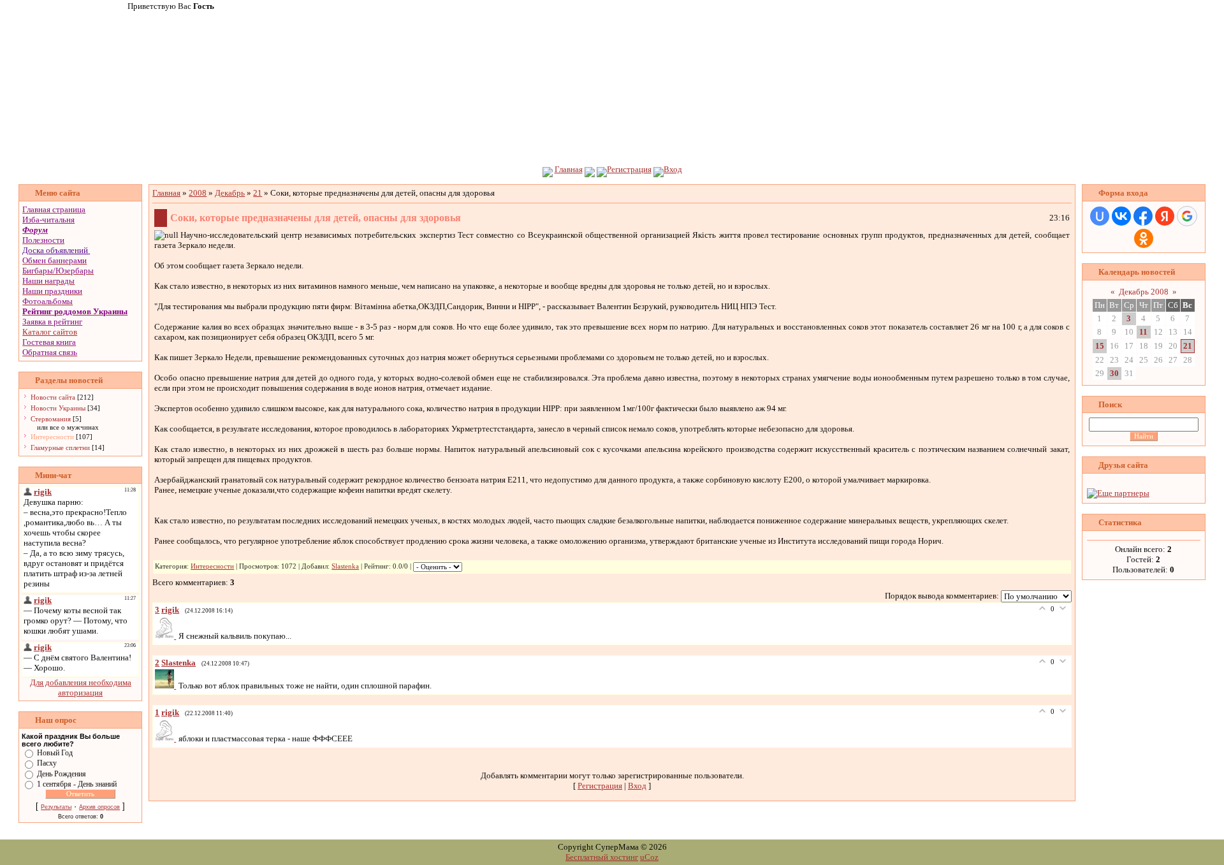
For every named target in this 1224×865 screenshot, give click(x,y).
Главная (569, 169)
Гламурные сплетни (60, 447)
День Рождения (61, 773)
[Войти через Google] (1187, 216)
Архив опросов (99, 807)
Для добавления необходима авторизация (80, 687)
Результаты (56, 807)
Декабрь (230, 193)
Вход (673, 169)
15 (1099, 346)
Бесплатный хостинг (601, 857)
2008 (198, 193)
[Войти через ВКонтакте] (1121, 216)
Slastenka (345, 566)
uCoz (649, 857)
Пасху (47, 763)
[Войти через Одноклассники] (1143, 238)
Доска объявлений (55, 250)
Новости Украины (58, 408)
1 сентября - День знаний (77, 784)
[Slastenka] (166, 685)
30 (1114, 373)
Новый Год (55, 752)
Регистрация (629, 169)
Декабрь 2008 (1144, 291)
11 (1143, 332)
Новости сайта (53, 397)
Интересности (52, 436)
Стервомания (51, 419)
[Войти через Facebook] (1143, 216)
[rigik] (166, 636)
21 (257, 193)
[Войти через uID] (1099, 216)
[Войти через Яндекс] (1164, 216)
